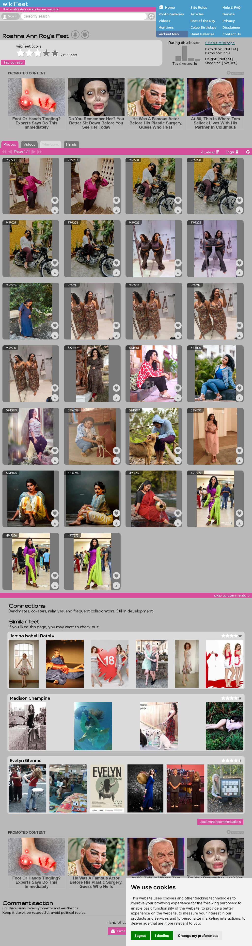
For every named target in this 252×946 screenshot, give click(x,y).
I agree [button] (140, 935)
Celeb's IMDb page (220, 43)
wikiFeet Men (168, 34)
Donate (228, 14)
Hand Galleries (202, 34)
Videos (164, 20)
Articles (197, 14)
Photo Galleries (171, 14)
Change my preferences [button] (198, 935)
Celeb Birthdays (203, 27)
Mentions (166, 27)
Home (170, 7)
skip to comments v (232, 595)
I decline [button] (162, 935)
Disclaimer (231, 27)
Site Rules (198, 7)
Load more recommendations (220, 822)
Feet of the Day (202, 20)
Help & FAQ (231, 7)
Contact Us (231, 34)
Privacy (228, 20)
